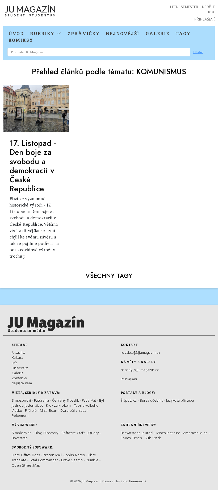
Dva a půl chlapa (73, 410)
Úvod (16, 33)
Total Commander (43, 460)
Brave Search (72, 460)
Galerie (157, 33)
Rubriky (43, 33)
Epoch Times (131, 437)
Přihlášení (204, 19)
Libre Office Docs (26, 454)
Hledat (198, 52)
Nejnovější (122, 33)
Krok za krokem (58, 405)
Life (15, 362)
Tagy (183, 33)
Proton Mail (52, 454)
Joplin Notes (75, 454)
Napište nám (22, 383)
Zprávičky (84, 33)
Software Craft (73, 432)
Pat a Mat (89, 400)
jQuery (93, 432)
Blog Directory (46, 432)
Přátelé (31, 410)
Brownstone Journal (137, 432)
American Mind (195, 432)
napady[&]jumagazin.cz (140, 369)
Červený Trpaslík (65, 400)
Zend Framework (133, 481)
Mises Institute (168, 432)
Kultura (17, 357)
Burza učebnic (152, 400)
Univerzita (20, 367)
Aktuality (18, 352)
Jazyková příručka (180, 400)
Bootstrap (20, 437)
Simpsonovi (21, 400)
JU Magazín (90, 481)
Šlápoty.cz (129, 400)
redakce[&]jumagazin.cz (140, 352)
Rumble (92, 460)
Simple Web (22, 432)
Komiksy (21, 40)
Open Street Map (26, 465)
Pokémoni (20, 415)
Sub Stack (153, 437)
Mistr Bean (48, 410)
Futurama (41, 400)
